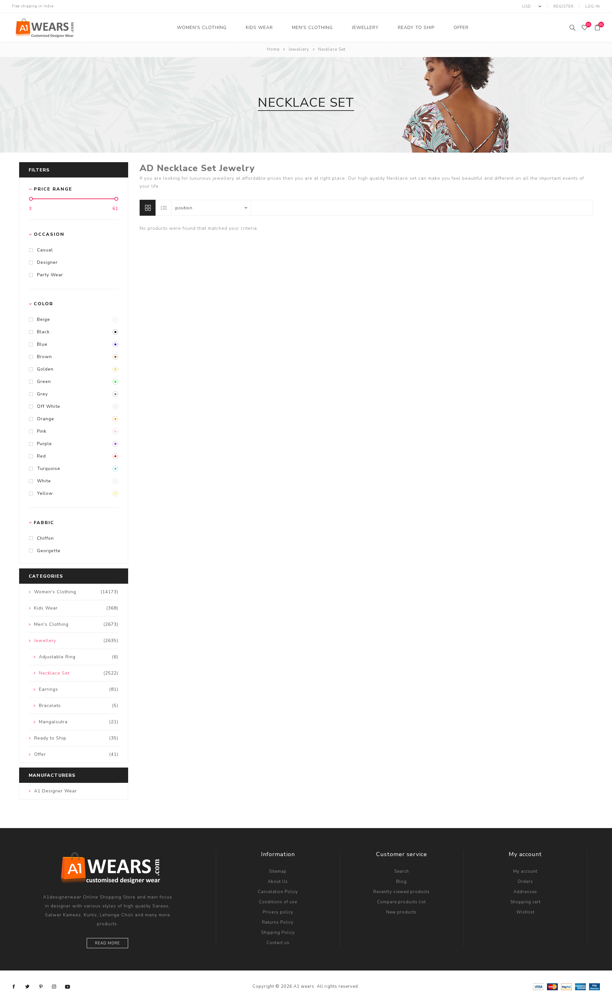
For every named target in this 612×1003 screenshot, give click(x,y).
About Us (278, 881)
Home (273, 49)
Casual (45, 250)
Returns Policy (278, 922)
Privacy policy (278, 912)
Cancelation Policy (278, 892)
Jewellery (365, 28)
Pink (42, 431)
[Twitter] (27, 987)
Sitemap (278, 871)
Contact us (277, 943)
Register (563, 6)
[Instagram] (54, 987)
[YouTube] (67, 987)
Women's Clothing (202, 28)
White (44, 481)
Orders (525, 881)
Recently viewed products (401, 892)
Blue (42, 344)
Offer (461, 28)
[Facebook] (14, 987)
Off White (48, 406)
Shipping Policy (278, 932)
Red (41, 456)
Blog (401, 881)
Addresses (525, 892)
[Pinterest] (41, 987)
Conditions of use (278, 902)
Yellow (45, 493)
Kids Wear (259, 28)
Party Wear (50, 275)
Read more (107, 943)
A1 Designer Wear (55, 791)
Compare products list (401, 902)
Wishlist (525, 912)
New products (401, 912)
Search (401, 871)
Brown (44, 357)
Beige (43, 319)
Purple (44, 444)
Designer (47, 262)
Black (43, 332)
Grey (42, 394)
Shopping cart (525, 902)
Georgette (49, 551)
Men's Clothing (312, 28)
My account (525, 871)
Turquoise (48, 468)
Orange (45, 419)
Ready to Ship (416, 28)
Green (44, 382)
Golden (45, 369)
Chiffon (45, 538)
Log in (592, 6)
